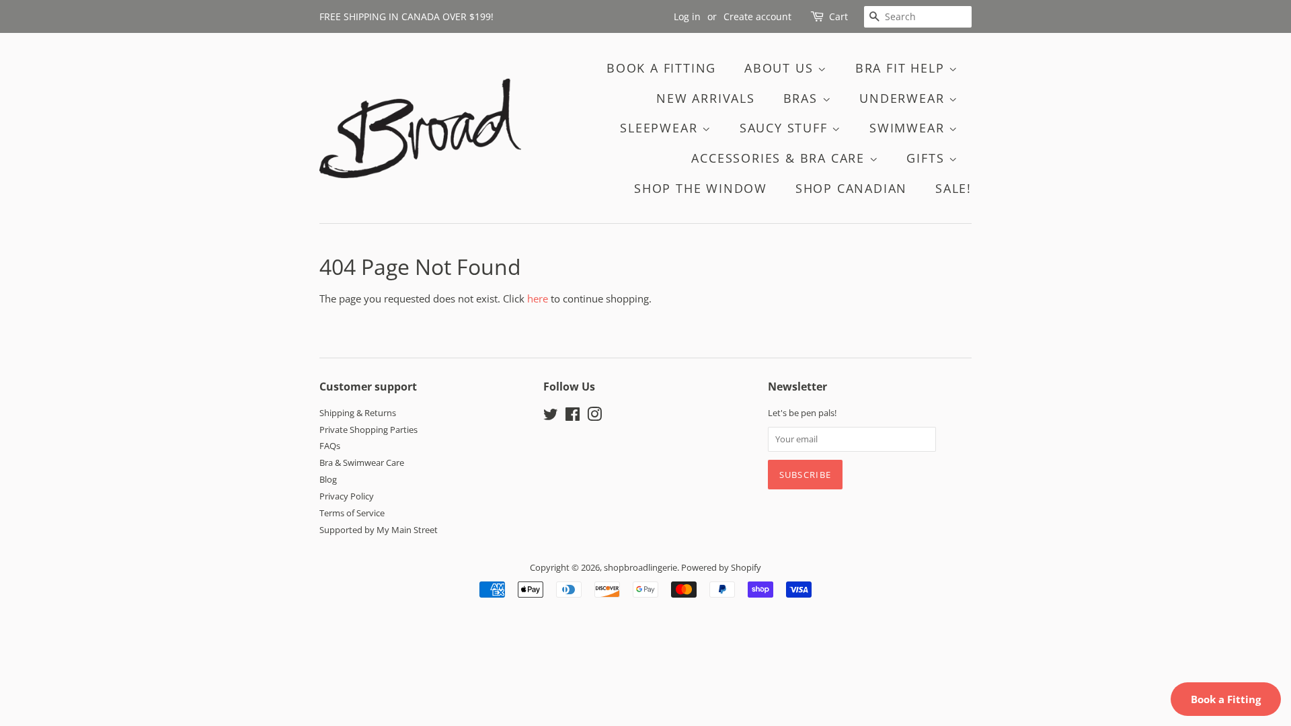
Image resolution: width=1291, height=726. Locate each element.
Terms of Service (352, 513)
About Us (781, 68)
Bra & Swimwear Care (361, 462)
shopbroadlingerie (640, 567)
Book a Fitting (1226, 699)
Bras (802, 98)
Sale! (953, 188)
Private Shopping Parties (368, 430)
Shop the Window (700, 188)
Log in (687, 16)
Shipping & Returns (357, 413)
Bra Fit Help (902, 68)
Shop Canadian (851, 188)
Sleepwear (661, 128)
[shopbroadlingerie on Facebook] (572, 417)
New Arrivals (705, 98)
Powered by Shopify (721, 567)
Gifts (927, 158)
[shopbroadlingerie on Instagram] (594, 417)
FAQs (329, 446)
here (537, 298)
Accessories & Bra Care (780, 158)
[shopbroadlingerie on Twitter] (550, 417)
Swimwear (909, 128)
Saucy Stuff (786, 128)
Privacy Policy (346, 496)
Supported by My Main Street (378, 530)
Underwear (904, 98)
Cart (838, 16)
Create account (757, 16)
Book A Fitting (661, 68)
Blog (328, 479)
